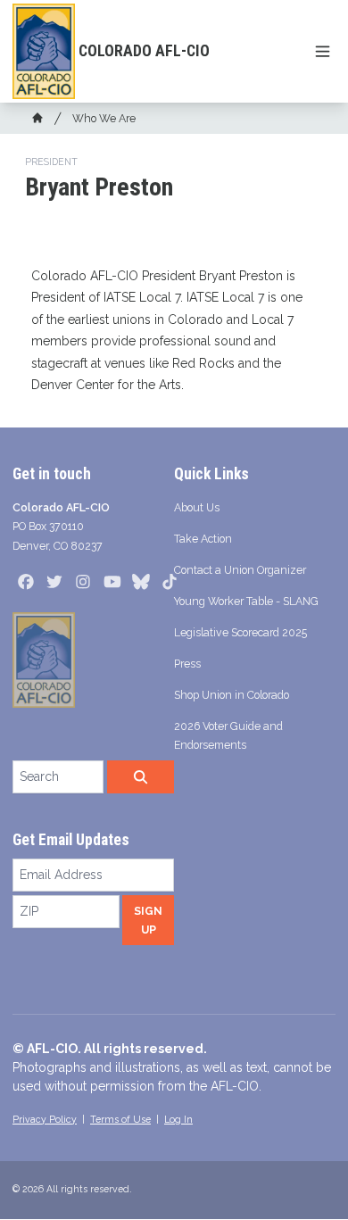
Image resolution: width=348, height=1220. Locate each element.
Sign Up (148, 920)
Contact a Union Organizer (240, 570)
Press (187, 663)
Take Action (203, 538)
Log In (178, 1119)
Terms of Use (120, 1119)
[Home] (37, 118)
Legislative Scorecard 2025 (240, 632)
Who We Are (104, 118)
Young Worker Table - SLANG (246, 601)
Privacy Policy (44, 1119)
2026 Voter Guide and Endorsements (228, 735)
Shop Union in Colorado (231, 694)
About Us (197, 507)
